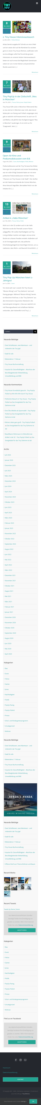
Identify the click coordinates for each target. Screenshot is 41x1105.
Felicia (18, 102)
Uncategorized (9, 726)
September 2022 (10, 544)
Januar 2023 (9, 528)
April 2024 (8, 492)
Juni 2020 (8, 643)
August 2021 (9, 591)
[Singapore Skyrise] (14, 880)
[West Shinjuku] (7, 887)
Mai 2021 (8, 596)
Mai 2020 (8, 649)
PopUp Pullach (27, 102)
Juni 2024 (8, 486)
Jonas (21, 102)
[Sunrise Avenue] (7, 880)
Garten (7, 684)
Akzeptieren (22, 930)
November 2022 (10, 533)
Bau (6, 668)
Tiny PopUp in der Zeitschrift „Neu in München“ (18, 92)
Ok (33, 1101)
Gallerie (24, 92)
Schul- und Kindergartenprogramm (16, 721)
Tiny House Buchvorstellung (14, 364)
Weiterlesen (35, 72)
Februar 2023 (9, 523)
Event (14, 161)
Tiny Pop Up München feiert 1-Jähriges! (18, 273)
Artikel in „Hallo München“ (15, 218)
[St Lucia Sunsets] (21, 880)
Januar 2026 (9, 460)
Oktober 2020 (9, 628)
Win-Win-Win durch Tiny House (22, 394)
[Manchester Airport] (14, 887)
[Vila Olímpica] (7, 894)
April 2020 (8, 654)
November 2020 (10, 622)
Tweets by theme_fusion (12, 909)
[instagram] (20, 1060)
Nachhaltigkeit (21, 161)
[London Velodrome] (21, 887)
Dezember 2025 (10, 465)
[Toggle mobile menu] (37, 3)
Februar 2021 (9, 607)
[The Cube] (28, 887)
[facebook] (16, 1060)
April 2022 (8, 565)
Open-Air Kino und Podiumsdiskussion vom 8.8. (18, 149)
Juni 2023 (8, 507)
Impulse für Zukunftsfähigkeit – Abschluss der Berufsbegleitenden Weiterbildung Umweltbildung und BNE (20, 373)
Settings (23, 1101)
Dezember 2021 (10, 575)
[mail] (25, 1060)
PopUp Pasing (9, 705)
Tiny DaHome (26, 1094)
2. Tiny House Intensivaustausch (18, 37)
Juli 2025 (8, 471)
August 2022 (9, 549)
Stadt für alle (9, 354)
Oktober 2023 (9, 502)
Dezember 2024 (10, 481)
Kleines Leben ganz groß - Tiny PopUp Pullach (20, 422)
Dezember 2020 (10, 617)
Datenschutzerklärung (25, 925)
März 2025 (8, 476)
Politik (13, 40)
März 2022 (8, 570)
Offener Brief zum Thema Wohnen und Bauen (20, 864)
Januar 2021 (9, 612)
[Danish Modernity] (28, 880)
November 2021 (10, 581)
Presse (14, 102)
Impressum (6, 1068)
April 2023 (8, 512)
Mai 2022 (8, 560)
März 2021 (8, 602)
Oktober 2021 (9, 586)
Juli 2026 (8, 455)
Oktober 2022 (9, 539)
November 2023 (10, 497)
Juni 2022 (8, 554)
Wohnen (17, 40)
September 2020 (10, 633)
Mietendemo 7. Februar (12, 359)
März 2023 (8, 518)
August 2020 (9, 638)
